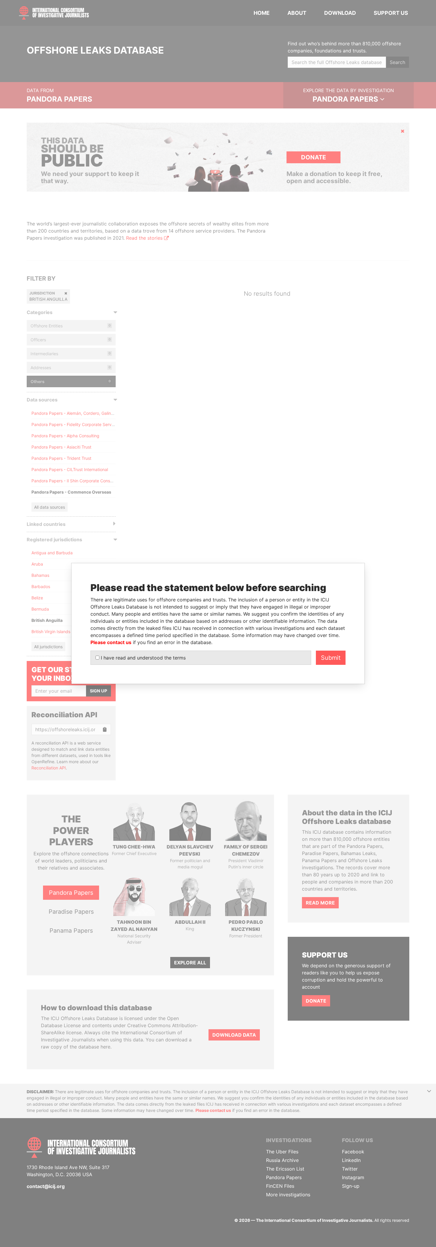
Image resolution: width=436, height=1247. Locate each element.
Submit (330, 657)
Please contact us (110, 642)
